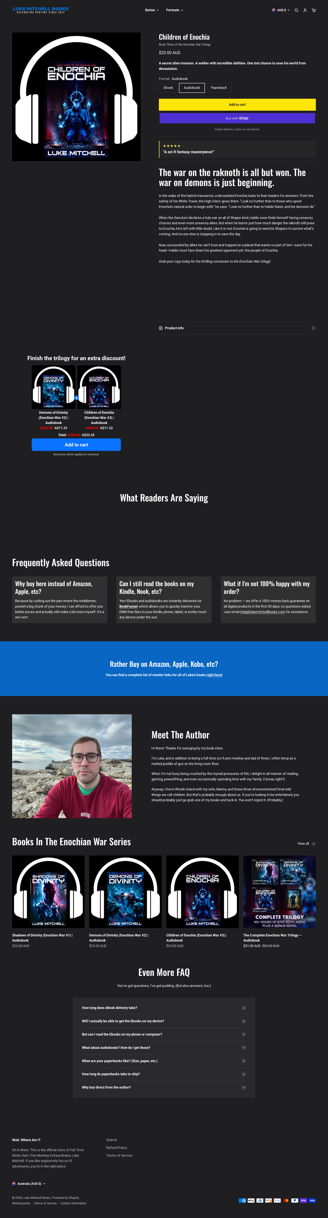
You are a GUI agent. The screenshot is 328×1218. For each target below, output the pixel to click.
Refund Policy (116, 1148)
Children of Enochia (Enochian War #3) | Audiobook (99, 417)
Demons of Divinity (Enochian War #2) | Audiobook (54, 417)
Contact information (73, 1203)
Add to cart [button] (76, 445)
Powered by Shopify (65, 1198)
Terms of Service (119, 1155)
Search (111, 1140)
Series (150, 10)
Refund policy (21, 1203)
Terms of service (45, 1203)
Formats (172, 10)
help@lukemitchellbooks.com (262, 612)
